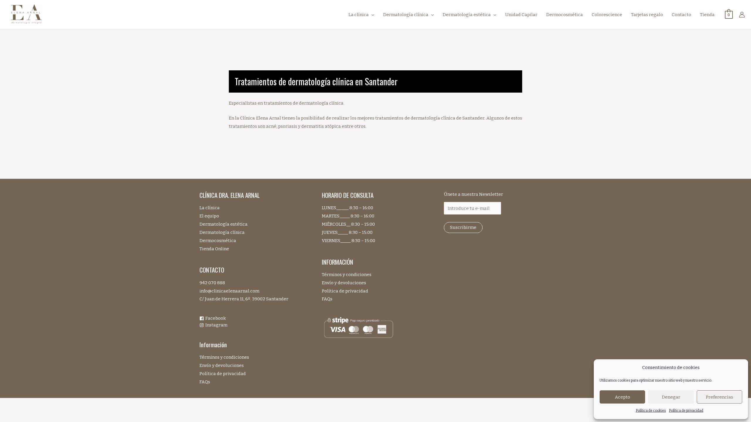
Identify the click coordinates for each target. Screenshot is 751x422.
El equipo (209, 216)
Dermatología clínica (222, 232)
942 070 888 (212, 282)
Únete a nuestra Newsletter (473, 194)
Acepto (622, 397)
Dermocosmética (217, 240)
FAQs (204, 381)
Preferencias (719, 397)
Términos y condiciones (224, 357)
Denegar (671, 397)
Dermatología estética (223, 224)
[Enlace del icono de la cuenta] (742, 14)
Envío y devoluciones (221, 365)
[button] (371, 14)
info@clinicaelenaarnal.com (229, 291)
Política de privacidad (686, 411)
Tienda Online (214, 248)
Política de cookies (651, 411)
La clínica (209, 207)
